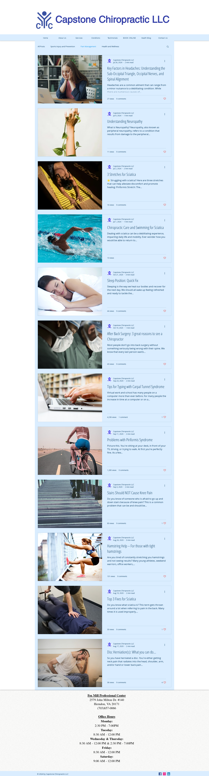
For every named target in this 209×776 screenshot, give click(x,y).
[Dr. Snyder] (168, 773)
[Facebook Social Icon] (160, 773)
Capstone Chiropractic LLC (112, 19)
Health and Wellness (110, 46)
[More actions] (165, 61)
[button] (167, 46)
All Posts (41, 46)
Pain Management (88, 46)
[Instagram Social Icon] (164, 773)
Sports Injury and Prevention (62, 46)
